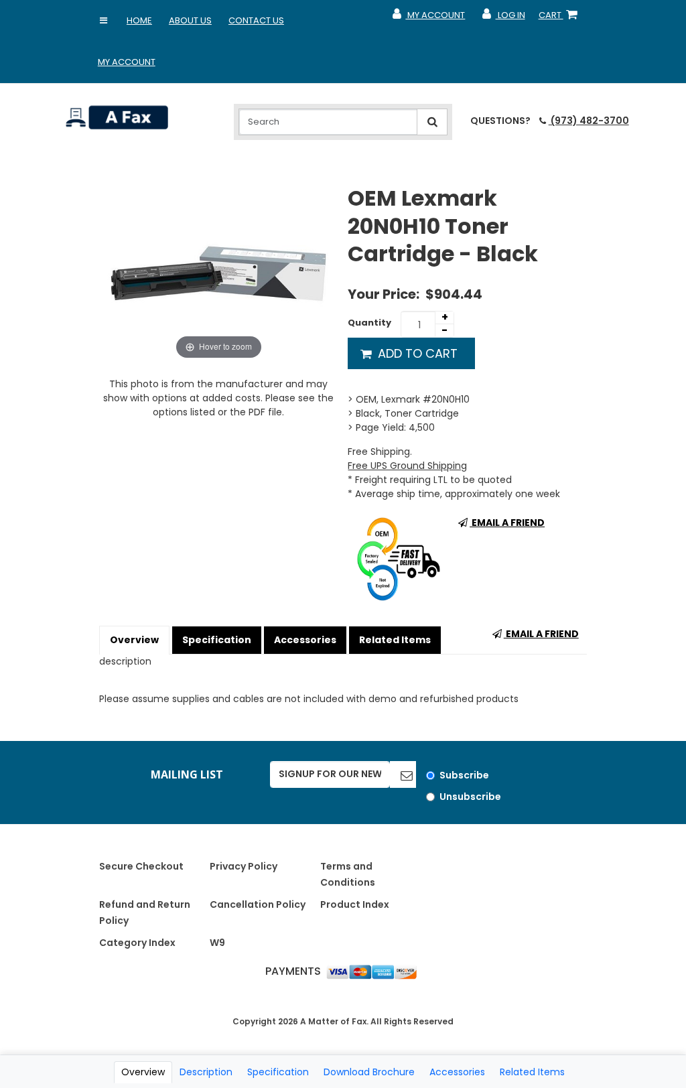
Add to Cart (416, 353)
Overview (134, 640)
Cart (561, 18)
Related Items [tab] (532, 1072)
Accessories (305, 640)
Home (139, 20)
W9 (217, 942)
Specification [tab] (278, 1072)
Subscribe (464, 775)
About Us (190, 20)
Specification (216, 640)
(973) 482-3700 (588, 120)
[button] (103, 21)
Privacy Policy (243, 866)
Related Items (395, 640)
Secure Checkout (141, 866)
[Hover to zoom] (218, 272)
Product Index (354, 904)
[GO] (403, 774)
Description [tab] (206, 1072)
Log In (503, 18)
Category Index (137, 942)
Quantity (369, 322)
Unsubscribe (470, 797)
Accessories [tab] (457, 1072)
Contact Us (256, 20)
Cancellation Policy (257, 904)
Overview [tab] (143, 1072)
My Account (126, 62)
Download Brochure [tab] (369, 1072)
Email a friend (507, 522)
